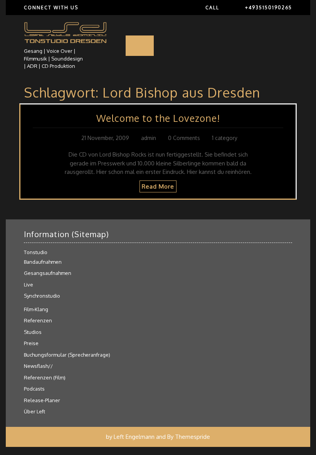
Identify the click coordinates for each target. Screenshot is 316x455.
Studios (33, 332)
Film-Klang (36, 309)
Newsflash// (38, 366)
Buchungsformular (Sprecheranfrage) (67, 355)
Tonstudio (35, 252)
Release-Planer (42, 400)
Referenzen (38, 320)
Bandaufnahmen (43, 262)
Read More (158, 186)
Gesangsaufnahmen (47, 273)
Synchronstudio (42, 296)
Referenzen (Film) (45, 377)
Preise (31, 343)
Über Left (34, 411)
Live (28, 284)
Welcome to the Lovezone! (158, 118)
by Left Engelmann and (136, 436)
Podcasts (34, 389)
